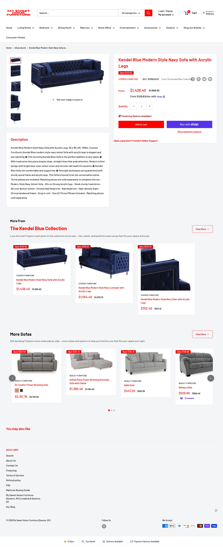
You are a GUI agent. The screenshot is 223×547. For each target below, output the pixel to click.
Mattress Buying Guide (18, 490)
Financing (11, 470)
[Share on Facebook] (193, 79)
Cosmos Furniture (128, 79)
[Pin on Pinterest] (198, 79)
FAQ (8, 485)
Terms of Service (15, 475)
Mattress (85, 27)
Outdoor (170, 27)
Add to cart (141, 124)
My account (164, 14)
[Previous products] (12, 378)
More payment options (189, 131)
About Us (11, 460)
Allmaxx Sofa (185, 387)
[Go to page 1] (109, 410)
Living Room (24, 27)
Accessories (150, 27)
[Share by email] (210, 79)
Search (10, 455)
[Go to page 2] (111, 410)
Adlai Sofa (129, 385)
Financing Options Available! (136, 116)
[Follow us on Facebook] (104, 526)
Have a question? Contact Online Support (136, 140)
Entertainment (128, 27)
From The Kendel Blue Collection (177, 79)
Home (9, 27)
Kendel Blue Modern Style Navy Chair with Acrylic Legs (165, 301)
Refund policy (13, 480)
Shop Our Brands (192, 27)
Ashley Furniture (23, 381)
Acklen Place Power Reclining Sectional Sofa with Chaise (89, 381)
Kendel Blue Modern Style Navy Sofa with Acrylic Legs (40, 281)
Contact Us (12, 465)
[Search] (148, 13)
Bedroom (44, 27)
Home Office (104, 27)
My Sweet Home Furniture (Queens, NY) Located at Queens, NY (23, 498)
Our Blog (10, 506)
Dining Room (64, 27)
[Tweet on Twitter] (204, 79)
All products (20, 48)
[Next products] (210, 378)
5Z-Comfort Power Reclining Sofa (31, 384)
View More (201, 229)
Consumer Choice (15, 37)
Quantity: (123, 106)
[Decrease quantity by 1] (133, 106)
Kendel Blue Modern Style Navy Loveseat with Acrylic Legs (101, 289)
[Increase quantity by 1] (149, 106)
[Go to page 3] (114, 410)
